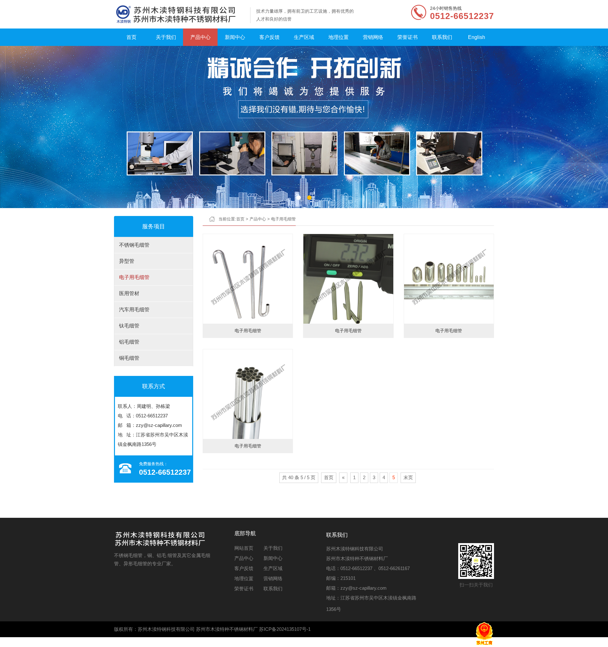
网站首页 (243, 548)
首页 (131, 37)
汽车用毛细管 (134, 309)
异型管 (126, 261)
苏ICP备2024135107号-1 (285, 629)
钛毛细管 (129, 325)
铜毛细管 (129, 358)
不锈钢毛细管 (134, 245)
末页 (408, 477)
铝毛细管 (129, 342)
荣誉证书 (407, 37)
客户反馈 (269, 37)
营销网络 (373, 37)
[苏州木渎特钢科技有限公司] (179, 14)
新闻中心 (235, 37)
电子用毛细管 (134, 277)
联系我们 (442, 37)
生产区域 (304, 37)
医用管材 (129, 293)
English (476, 37)
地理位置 (338, 37)
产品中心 (200, 37)
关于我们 (166, 37)
